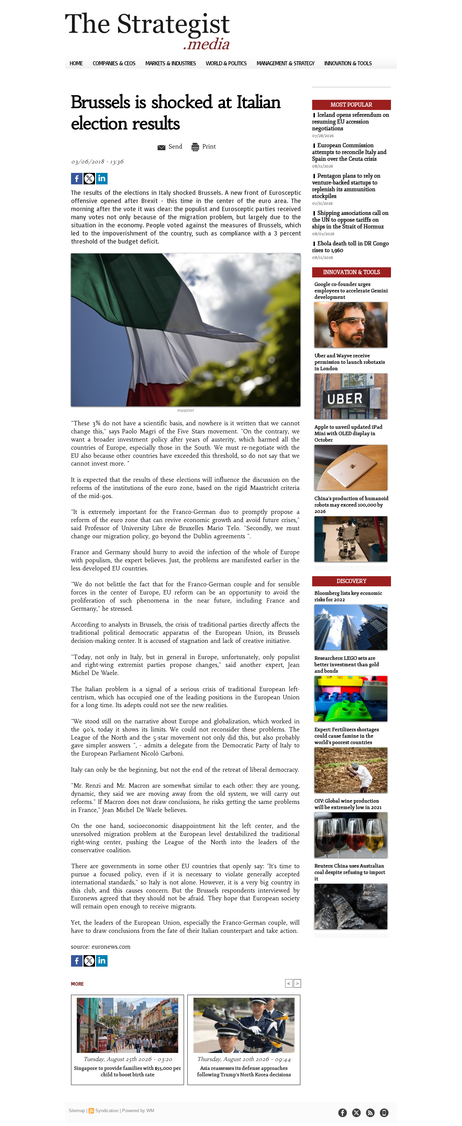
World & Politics (227, 63)
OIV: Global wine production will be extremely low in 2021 (348, 804)
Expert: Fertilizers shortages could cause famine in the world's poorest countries (347, 736)
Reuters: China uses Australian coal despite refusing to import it (350, 872)
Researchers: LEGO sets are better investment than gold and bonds (347, 664)
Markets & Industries (171, 63)
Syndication (106, 1110)
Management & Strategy (286, 63)
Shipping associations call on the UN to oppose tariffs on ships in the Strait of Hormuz (350, 220)
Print (208, 146)
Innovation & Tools (348, 63)
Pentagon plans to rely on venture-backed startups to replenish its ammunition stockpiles (346, 186)
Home (77, 63)
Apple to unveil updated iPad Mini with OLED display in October (349, 433)
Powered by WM (138, 1110)
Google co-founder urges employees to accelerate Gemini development (351, 290)
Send (174, 146)
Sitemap (77, 1110)
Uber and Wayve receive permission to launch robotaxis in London (350, 362)
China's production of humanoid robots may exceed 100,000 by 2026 (352, 505)
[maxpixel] (185, 255)
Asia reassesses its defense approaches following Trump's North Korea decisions (244, 1071)
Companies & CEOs (115, 63)
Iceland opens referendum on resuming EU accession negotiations (350, 122)
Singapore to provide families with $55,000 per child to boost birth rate (127, 1071)
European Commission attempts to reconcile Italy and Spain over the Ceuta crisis (349, 152)
